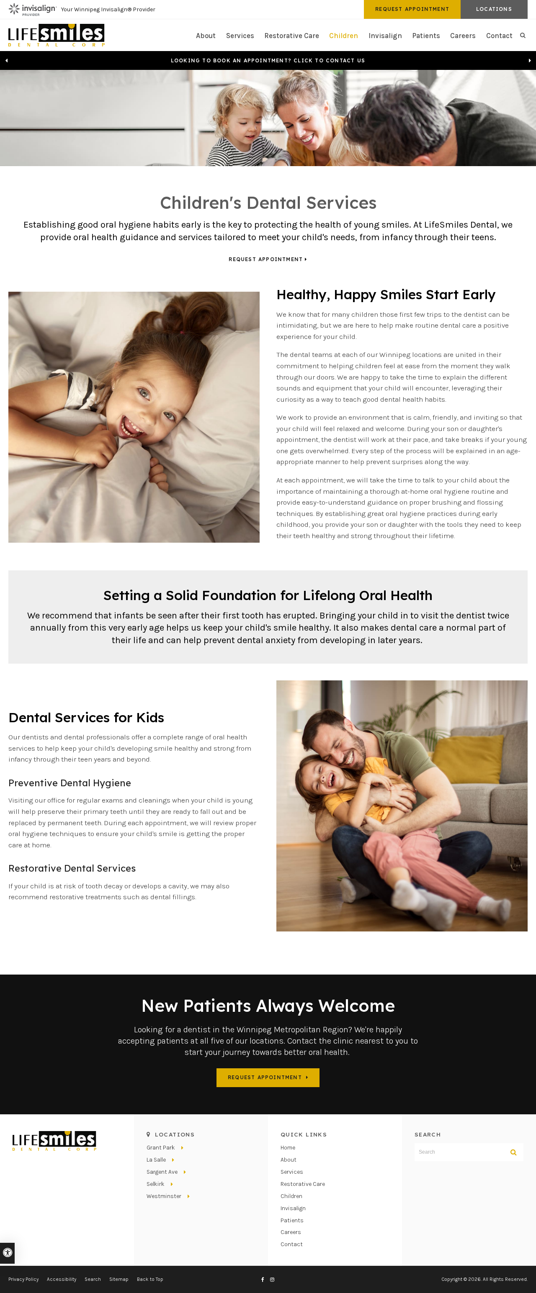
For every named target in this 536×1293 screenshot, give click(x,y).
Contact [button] (499, 35)
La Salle (156, 1159)
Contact (292, 1244)
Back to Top (150, 1279)
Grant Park (161, 1147)
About (288, 1159)
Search (93, 1279)
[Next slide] (529, 60)
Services (292, 1171)
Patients (426, 35)
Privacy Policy (23, 1279)
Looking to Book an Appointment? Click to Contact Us (268, 61)
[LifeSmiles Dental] (56, 34)
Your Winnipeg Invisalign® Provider (108, 9)
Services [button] (240, 35)
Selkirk (156, 1184)
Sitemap (119, 1279)
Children (343, 35)
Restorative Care (303, 1184)
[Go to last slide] (6, 60)
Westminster (164, 1196)
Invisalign (385, 35)
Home (288, 1147)
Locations (494, 9)
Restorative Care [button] (291, 35)
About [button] (206, 35)
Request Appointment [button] (412, 9)
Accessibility (61, 1279)
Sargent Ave (162, 1171)
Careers (463, 35)
